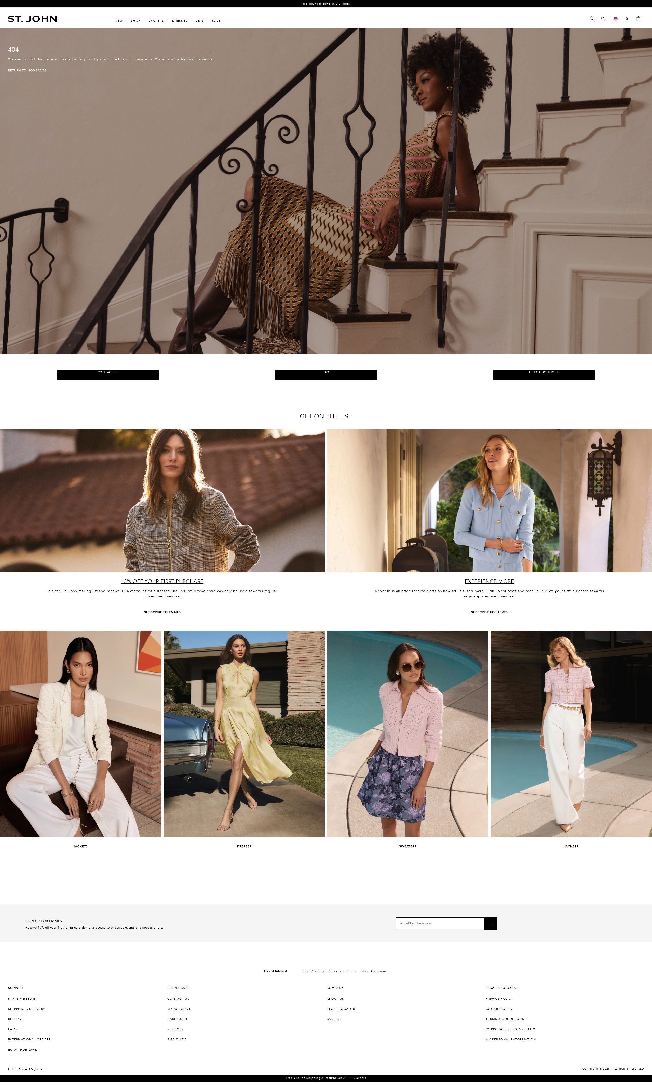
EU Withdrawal (22, 1050)
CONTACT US (108, 372)
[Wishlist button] (604, 19)
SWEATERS (407, 846)
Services (175, 1029)
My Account (179, 1009)
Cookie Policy (499, 1009)
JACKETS (81, 846)
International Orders (29, 1039)
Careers (334, 1019)
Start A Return (22, 999)
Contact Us (178, 999)
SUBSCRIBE (490, 923)
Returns (16, 1019)
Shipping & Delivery (26, 1009)
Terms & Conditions (505, 1019)
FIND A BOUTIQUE (544, 372)
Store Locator (341, 1009)
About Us (335, 999)
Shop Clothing (313, 971)
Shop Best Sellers (342, 971)
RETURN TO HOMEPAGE (27, 70)
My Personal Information (511, 1039)
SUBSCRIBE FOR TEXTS (489, 612)
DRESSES (244, 846)
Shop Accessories (375, 971)
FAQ (326, 372)
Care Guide (177, 1019)
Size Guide (177, 1039)
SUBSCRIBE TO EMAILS (162, 612)
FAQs (12, 1029)
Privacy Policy (499, 999)
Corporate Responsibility (510, 1029)
